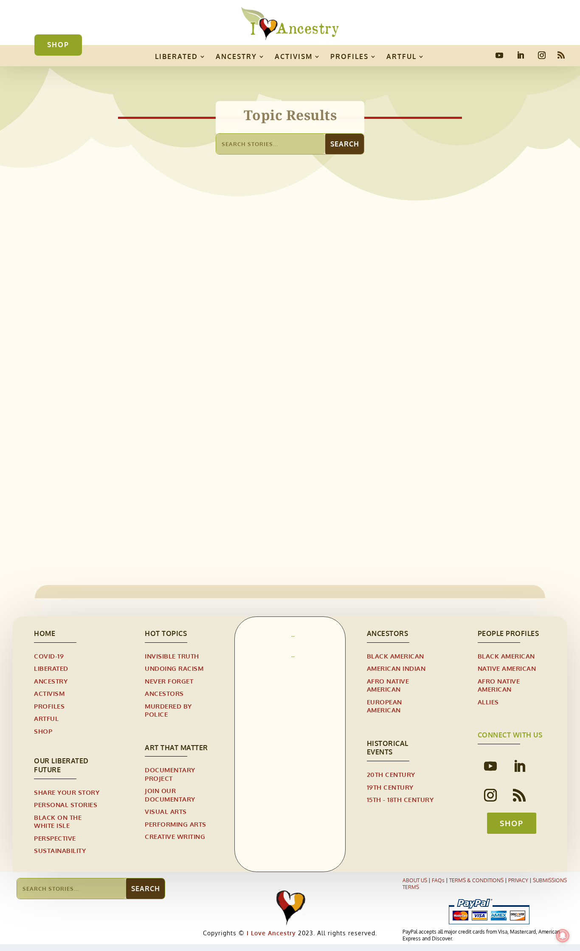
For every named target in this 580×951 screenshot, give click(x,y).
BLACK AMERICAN (395, 656)
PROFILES (349, 56)
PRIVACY (518, 880)
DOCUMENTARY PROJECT (170, 774)
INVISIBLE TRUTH (172, 656)
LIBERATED (176, 56)
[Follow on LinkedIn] (520, 55)
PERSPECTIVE (55, 838)
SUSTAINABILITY (60, 851)
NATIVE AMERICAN (507, 668)
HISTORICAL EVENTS (387, 748)
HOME (44, 633)
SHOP (58, 44)
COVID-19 (49, 656)
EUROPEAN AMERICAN (384, 706)
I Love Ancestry (270, 933)
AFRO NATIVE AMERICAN (105, 488)
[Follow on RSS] (561, 55)
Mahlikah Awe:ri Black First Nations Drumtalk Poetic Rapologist (191, 474)
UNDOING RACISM (174, 668)
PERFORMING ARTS (175, 824)
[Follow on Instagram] (541, 55)
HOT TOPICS (166, 633)
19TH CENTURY (390, 787)
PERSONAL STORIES (65, 805)
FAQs (438, 880)
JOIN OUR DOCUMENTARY (170, 795)
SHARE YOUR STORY (66, 792)
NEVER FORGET (169, 681)
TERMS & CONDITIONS (476, 880)
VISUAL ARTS (166, 812)
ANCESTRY (236, 56)
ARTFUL (401, 56)
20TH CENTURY (391, 775)
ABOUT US (415, 880)
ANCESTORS (164, 693)
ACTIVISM (294, 56)
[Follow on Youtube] (499, 55)
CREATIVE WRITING (175, 837)
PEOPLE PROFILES (508, 633)
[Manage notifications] (562, 936)
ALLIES (488, 702)
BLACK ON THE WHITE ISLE (58, 821)
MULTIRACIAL (166, 488)
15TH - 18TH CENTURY (400, 800)
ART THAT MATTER (176, 747)
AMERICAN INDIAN (396, 668)
